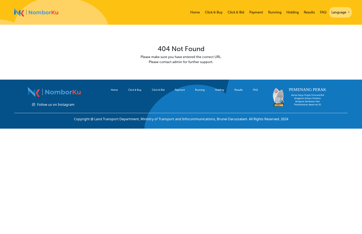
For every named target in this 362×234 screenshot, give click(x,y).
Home (195, 12)
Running (274, 12)
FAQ (323, 12)
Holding (292, 12)
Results (309, 12)
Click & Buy (213, 12)
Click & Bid (236, 12)
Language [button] (339, 12)
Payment (256, 12)
